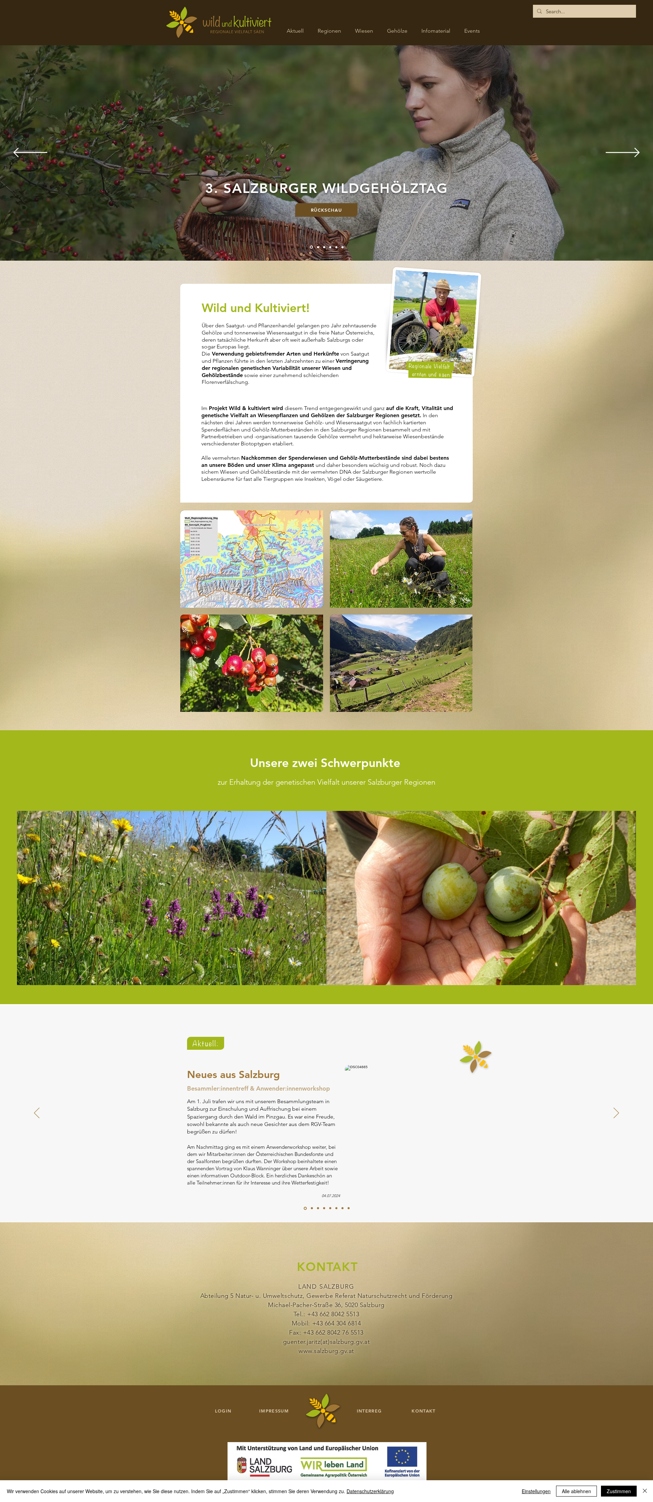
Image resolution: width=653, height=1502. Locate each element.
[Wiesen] (329, 247)
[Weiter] (623, 153)
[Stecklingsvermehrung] (336, 1208)
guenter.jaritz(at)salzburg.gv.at (326, 1341)
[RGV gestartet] (342, 1208)
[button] (251, 559)
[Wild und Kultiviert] (323, 247)
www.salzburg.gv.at (326, 1351)
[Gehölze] (335, 247)
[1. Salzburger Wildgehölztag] (311, 247)
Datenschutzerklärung (370, 1491)
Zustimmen (619, 1491)
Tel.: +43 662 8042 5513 (326, 1314)
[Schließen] (645, 1491)
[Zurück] (30, 153)
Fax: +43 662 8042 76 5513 (326, 1332)
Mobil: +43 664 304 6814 (326, 1323)
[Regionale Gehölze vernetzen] (317, 247)
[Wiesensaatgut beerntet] (349, 1208)
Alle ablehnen (576, 1491)
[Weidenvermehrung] (330, 1208)
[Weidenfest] (324, 1208)
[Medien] (342, 247)
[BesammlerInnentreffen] (305, 1208)
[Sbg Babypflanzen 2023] (318, 1208)
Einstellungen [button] (536, 1491)
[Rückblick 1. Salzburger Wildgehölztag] (312, 1208)
